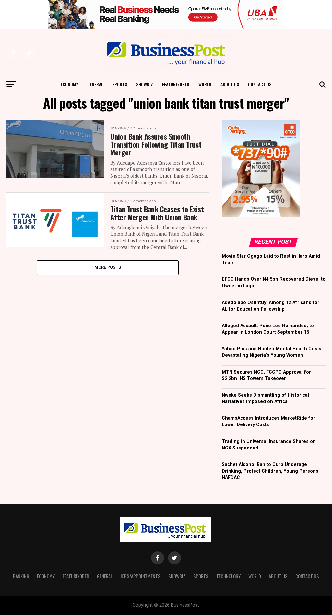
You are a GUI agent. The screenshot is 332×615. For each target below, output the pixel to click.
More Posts (107, 267)
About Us (229, 84)
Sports (119, 84)
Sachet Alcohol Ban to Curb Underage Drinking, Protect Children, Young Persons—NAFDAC (272, 471)
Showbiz (144, 84)
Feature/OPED (175, 84)
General (95, 84)
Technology (228, 576)
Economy (69, 84)
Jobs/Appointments (140, 576)
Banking (21, 576)
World (204, 84)
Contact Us (259, 84)
